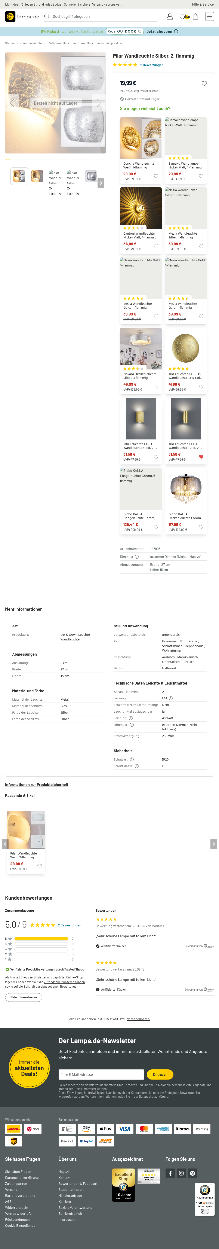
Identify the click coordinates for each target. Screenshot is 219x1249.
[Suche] (46, 16)
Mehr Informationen (23, 997)
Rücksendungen (17, 1219)
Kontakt (65, 1177)
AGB (8, 1201)
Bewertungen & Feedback (78, 1183)
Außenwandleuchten (62, 43)
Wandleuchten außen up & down (102, 43)
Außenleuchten (33, 43)
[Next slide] (101, 183)
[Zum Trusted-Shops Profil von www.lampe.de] (136, 1185)
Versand (11, 1189)
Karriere (65, 1201)
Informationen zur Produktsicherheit (36, 784)
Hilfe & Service (203, 4)
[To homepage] (22, 16)
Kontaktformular (141, 1092)
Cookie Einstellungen (21, 1225)
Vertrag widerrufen (19, 1213)
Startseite (11, 43)
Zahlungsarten (16, 1183)
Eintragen (160, 1074)
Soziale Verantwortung (76, 1207)
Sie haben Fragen (18, 1171)
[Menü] (212, 1185)
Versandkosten (149, 90)
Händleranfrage (70, 1195)
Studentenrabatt (71, 1189)
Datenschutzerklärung (153, 1096)
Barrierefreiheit (70, 1213)
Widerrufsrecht (16, 1207)
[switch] (205, 1211)
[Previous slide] (10, 183)
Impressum (67, 1219)
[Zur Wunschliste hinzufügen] (204, 83)
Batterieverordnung (20, 1195)
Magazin (65, 1171)
